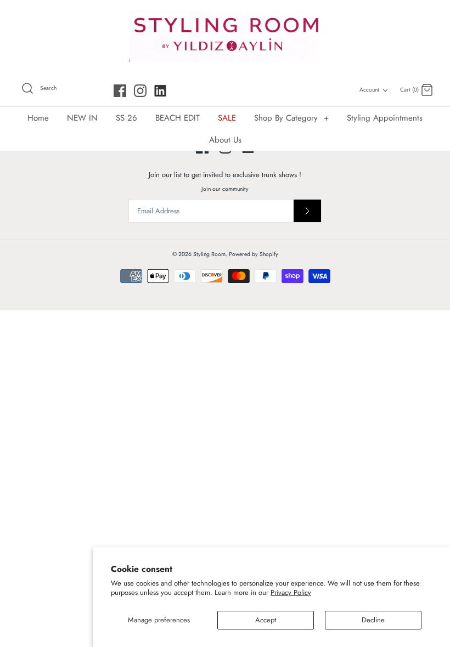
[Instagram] (140, 90)
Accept (265, 620)
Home (38, 118)
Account (369, 90)
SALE (227, 118)
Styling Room (209, 254)
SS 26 (126, 118)
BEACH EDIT (177, 118)
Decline (373, 620)
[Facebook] (120, 90)
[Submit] (307, 211)
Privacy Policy (291, 592)
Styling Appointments (385, 118)
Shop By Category (291, 118)
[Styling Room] (225, 36)
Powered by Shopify (253, 254)
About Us (225, 140)
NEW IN (82, 118)
